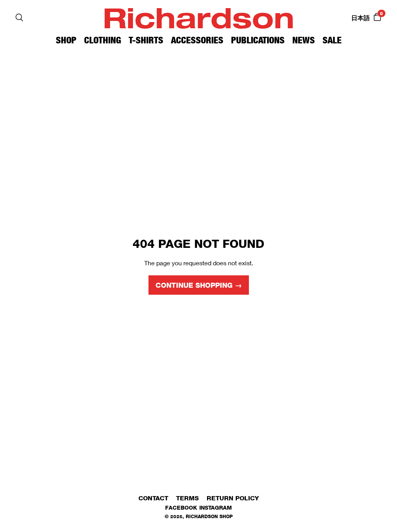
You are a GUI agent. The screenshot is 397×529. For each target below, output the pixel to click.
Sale (332, 40)
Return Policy (233, 498)
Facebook (181, 507)
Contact (153, 498)
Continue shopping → (198, 285)
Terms (187, 498)
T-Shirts (146, 40)
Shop (66, 40)
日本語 (360, 18)
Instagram (215, 507)
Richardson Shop (209, 516)
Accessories (197, 40)
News (303, 40)
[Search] (19, 17)
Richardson (198, 17)
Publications (258, 40)
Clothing (102, 40)
